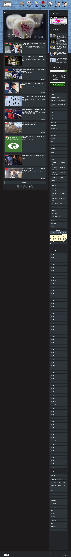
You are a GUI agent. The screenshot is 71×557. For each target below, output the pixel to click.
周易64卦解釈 (54, 125)
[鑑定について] (57, 3)
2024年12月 (53, 319)
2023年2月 (53, 391)
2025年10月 (53, 287)
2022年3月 (53, 427)
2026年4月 (53, 267)
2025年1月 (53, 316)
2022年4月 (53, 424)
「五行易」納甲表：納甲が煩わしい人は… (58, 189)
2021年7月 (53, 454)
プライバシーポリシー (55, 115)
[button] (66, 71)
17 (50, 239)
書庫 (52, 141)
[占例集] (50, 3)
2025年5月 (53, 303)
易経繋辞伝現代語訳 (56, 216)
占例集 (52, 220)
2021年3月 (53, 467)
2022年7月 (53, 414)
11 (53, 238)
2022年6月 (53, 418)
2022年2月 (53, 431)
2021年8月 (53, 450)
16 (65, 238)
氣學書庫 (53, 159)
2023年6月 (53, 378)
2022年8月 (53, 411)
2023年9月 (53, 368)
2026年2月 (53, 274)
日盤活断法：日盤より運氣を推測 (58, 163)
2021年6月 (53, 457)
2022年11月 (53, 401)
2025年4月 (53, 306)
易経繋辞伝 (53, 138)
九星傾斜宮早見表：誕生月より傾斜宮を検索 (58, 173)
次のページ (25, 182)
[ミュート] (64, 24)
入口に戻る (57, 553)
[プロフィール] (22, 3)
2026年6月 (53, 260)
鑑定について (54, 223)
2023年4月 (53, 385)
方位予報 (53, 132)
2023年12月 (53, 359)
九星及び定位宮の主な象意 (57, 177)
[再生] (51, 24)
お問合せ (53, 226)
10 (50, 238)
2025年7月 (53, 296)
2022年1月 (53, 434)
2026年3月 (53, 270)
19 (55, 239)
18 (53, 239)
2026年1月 (53, 277)
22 (63, 239)
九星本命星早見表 (54, 118)
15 (63, 238)
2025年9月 (53, 290)
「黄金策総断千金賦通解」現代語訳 (58, 104)
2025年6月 (53, 300)
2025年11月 (53, 283)
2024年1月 (53, 355)
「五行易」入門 (54, 94)
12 (55, 238)
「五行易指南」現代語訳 (56, 97)
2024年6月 (53, 339)
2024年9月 (53, 329)
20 (58, 239)
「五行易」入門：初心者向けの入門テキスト (58, 184)
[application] (58, 21)
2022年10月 (53, 404)
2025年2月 (53, 313)
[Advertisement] (58, 540)
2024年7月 (53, 336)
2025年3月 (53, 310)
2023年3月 (53, 388)
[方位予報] (29, 3)
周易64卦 (54, 210)
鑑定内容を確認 (54, 148)
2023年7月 (53, 375)
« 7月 (51, 246)
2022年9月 (53, 408)
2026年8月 (53, 254)
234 (29, 186)
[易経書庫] (43, 3)
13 (58, 238)
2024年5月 (53, 342)
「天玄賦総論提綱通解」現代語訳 (58, 100)
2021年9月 (53, 447)
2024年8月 (53, 332)
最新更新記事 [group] (55, 29)
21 (60, 239)
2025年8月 (53, 293)
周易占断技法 (55, 213)
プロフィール (54, 152)
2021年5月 (53, 460)
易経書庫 (54, 180)
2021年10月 (53, 444)
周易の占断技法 (54, 128)
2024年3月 (53, 349)
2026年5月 (53, 264)
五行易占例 (53, 122)
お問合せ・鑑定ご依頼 (63, 553)
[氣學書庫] (36, 3)
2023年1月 (53, 395)
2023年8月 (53, 372)
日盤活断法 (53, 135)
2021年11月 (53, 440)
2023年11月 (53, 362)
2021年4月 (53, 463)
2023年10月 (53, 365)
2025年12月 (53, 280)
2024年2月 (53, 352)
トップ (52, 112)
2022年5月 (53, 421)
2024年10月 (53, 326)
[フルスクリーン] (65, 24)
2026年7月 (53, 257)
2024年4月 (53, 346)
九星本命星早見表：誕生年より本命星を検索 (58, 168)
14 (60, 238)
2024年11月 (53, 323)
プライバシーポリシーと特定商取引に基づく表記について (44, 553)
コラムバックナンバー (55, 109)
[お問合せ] (64, 3)
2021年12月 (53, 437)
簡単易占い (53, 145)
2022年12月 (53, 398)
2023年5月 (53, 382)
